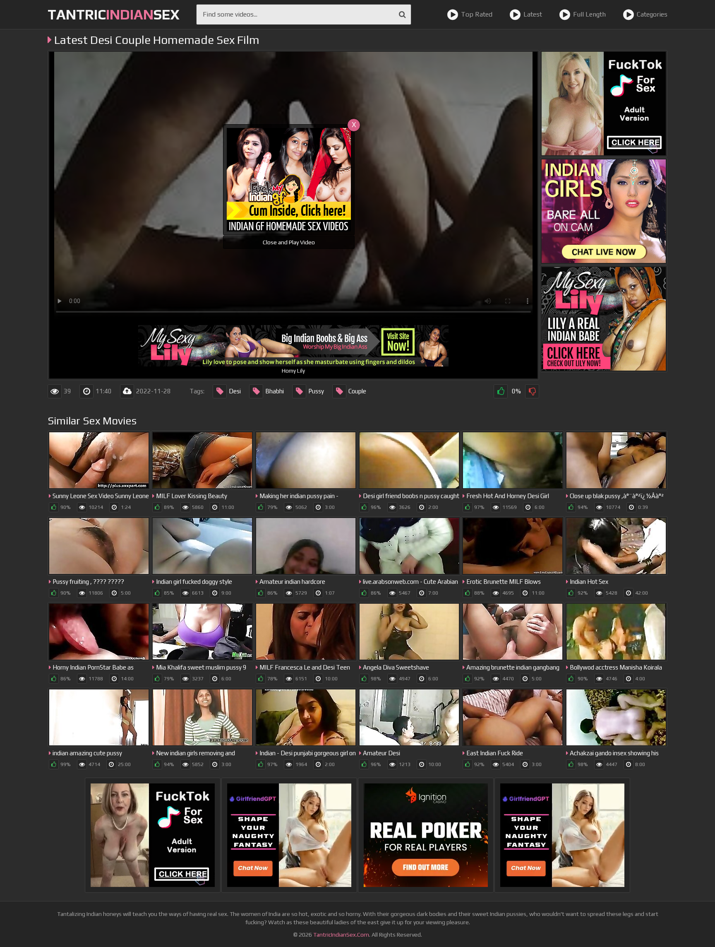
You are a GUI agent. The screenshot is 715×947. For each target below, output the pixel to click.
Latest (532, 14)
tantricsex (114, 14)
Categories (652, 14)
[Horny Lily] (604, 319)
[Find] (402, 14)
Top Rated (476, 14)
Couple (357, 391)
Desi (235, 391)
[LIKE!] (501, 391)
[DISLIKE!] (532, 391)
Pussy (316, 391)
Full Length (589, 14)
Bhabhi (274, 391)
